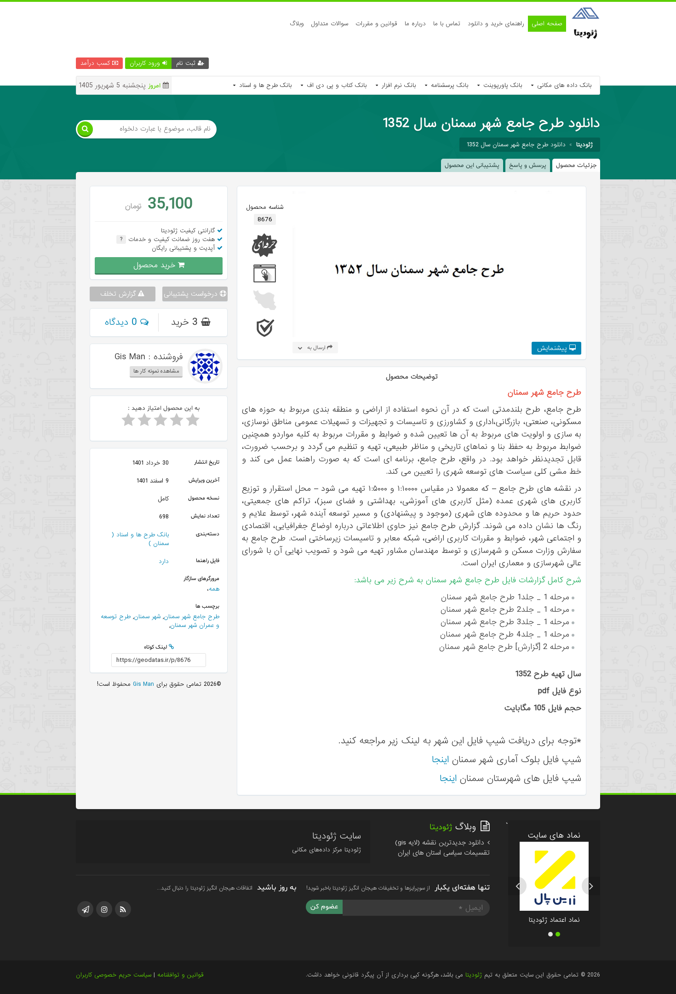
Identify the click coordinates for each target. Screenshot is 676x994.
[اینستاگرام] (104, 909)
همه (214, 589)
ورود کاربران (146, 63)
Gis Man (142, 684)
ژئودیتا (473, 975)
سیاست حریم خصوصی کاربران (113, 975)
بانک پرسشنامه (448, 85)
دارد (164, 561)
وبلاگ (297, 23)
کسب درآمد (96, 63)
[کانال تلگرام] (85, 909)
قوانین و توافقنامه (180, 975)
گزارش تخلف (119, 294)
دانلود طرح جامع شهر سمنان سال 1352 (516, 144)
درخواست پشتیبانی (192, 294)
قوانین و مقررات (376, 23)
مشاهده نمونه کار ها (156, 371)
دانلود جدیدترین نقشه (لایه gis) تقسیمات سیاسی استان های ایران (442, 848)
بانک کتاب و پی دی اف (335, 85)
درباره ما (415, 23)
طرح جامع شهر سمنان (191, 616)
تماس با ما (446, 23)
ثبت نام (187, 63)
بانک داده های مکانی (563, 85)
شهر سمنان (147, 616)
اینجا (440, 760)
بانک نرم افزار (397, 85)
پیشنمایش (553, 348)
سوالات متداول (329, 23)
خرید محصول (155, 265)
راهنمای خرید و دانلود (496, 23)
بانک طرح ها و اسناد (264, 85)
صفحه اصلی (547, 23)
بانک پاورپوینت (501, 85)
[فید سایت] (123, 909)
